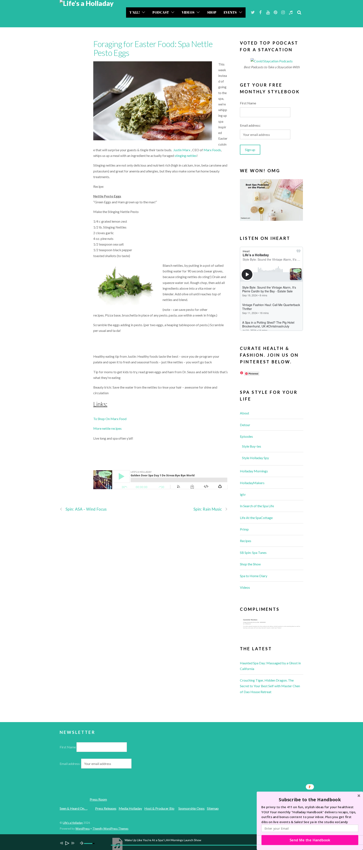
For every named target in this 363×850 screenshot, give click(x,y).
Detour (245, 425)
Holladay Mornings (254, 471)
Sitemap (213, 808)
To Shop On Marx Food (109, 419)
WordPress (82, 828)
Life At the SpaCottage (256, 518)
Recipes (245, 541)
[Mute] (82, 843)
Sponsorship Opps (191, 808)
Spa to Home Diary (253, 576)
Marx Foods (212, 150)
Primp (244, 529)
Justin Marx (181, 150)
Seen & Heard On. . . (73, 808)
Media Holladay (130, 808)
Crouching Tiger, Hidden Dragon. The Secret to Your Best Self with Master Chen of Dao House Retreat (270, 686)
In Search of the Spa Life (257, 506)
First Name (248, 103)
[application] (183, 842)
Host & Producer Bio (159, 808)
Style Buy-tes (251, 446)
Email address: (250, 125)
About (244, 413)
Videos (188, 12)
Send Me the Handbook (309, 840)
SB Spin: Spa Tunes (253, 552)
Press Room (98, 799)
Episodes (246, 436)
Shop (211, 12)
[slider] (90, 843)
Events (230, 12)
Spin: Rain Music (207, 509)
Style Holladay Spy (255, 458)
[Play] (67, 843)
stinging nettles (186, 156)
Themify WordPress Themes (110, 828)
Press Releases (105, 808)
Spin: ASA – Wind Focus (86, 509)
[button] (309, 799)
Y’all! (134, 12)
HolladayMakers (252, 483)
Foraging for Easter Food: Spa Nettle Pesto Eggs (153, 48)
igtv (243, 494)
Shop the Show (250, 564)
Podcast (161, 12)
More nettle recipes (107, 428)
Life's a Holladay (73, 822)
